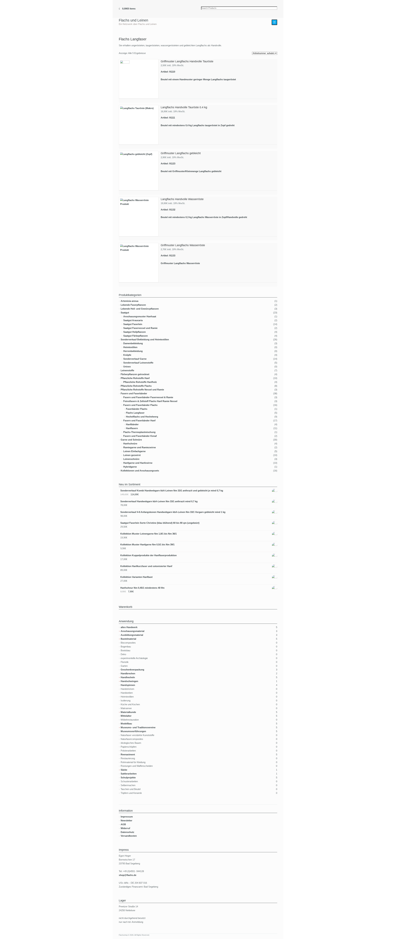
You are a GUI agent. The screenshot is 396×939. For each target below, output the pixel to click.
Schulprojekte (128, 777)
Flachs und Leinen (133, 20)
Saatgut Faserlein (132, 324)
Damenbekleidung (133, 343)
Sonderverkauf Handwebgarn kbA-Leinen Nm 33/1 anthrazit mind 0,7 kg (159, 501)
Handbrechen (128, 673)
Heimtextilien (130, 347)
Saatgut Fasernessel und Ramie (140, 328)
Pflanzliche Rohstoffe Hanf (135, 378)
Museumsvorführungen (133, 731)
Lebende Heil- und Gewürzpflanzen (140, 308)
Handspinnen (128, 685)
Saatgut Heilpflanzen (134, 332)
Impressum (127, 816)
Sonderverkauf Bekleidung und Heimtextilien (145, 339)
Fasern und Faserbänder (134, 393)
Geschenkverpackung (132, 669)
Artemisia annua (129, 301)
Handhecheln (128, 677)
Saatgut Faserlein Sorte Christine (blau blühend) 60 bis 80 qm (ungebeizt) (159, 523)
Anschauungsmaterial (132, 631)
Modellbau (126, 723)
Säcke (124, 769)
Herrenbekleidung (133, 351)
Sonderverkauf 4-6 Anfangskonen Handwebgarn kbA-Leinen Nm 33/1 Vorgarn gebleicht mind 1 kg (172, 512)
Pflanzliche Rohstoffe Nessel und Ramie (142, 389)
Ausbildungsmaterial (132, 635)
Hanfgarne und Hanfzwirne (137, 463)
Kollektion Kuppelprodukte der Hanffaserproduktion (148, 555)
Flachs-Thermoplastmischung (139, 432)
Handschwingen (129, 681)
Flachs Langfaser (135, 412)
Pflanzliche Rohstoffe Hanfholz (140, 382)
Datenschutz (127, 832)
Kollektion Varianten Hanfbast (136, 577)
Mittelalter (126, 715)
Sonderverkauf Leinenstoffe (138, 362)
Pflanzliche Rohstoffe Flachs (136, 386)
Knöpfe (127, 355)
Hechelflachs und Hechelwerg (142, 416)
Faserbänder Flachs (136, 409)
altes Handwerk (129, 627)
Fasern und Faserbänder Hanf (139, 420)
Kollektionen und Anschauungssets (140, 470)
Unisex (127, 366)
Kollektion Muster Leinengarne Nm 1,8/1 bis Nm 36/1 (148, 533)
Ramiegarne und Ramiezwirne (139, 447)
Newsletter (126, 820)
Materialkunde (128, 712)
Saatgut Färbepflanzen (135, 335)
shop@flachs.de (127, 875)
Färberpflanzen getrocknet (135, 374)
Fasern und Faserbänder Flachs (140, 405)
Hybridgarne (130, 466)
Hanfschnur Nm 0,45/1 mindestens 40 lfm (142, 587)
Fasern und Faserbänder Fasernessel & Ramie (148, 397)
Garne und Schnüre (131, 439)
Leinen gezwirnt (132, 455)
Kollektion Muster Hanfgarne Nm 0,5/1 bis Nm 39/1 (147, 544)
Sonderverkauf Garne (134, 358)
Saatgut (125, 312)
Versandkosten (129, 835)
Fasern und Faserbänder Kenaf (140, 436)
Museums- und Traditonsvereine (138, 727)
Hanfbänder (132, 424)
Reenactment (128, 754)
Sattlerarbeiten (129, 773)
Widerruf (125, 828)
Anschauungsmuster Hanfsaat (139, 316)
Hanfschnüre (130, 443)
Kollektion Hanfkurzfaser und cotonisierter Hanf (146, 566)
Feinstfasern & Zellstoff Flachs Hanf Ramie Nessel (150, 401)
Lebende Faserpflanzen (133, 305)
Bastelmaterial (128, 638)
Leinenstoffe (127, 370)
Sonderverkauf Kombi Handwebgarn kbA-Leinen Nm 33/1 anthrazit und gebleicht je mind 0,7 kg (171, 490)
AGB (123, 824)
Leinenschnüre (131, 459)
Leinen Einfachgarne (134, 451)
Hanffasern (132, 428)
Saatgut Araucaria (133, 320)
